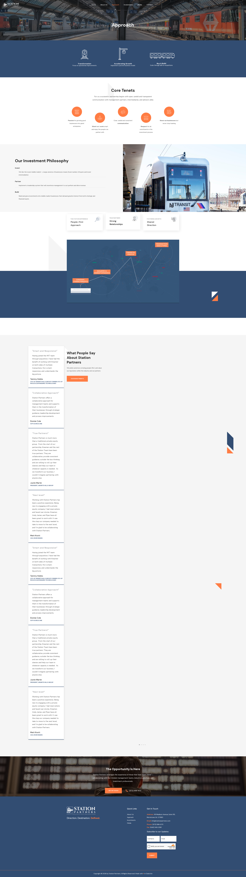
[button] (113, 790)
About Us (130, 814)
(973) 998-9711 (157, 824)
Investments (131, 820)
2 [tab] (141, 744)
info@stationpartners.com (161, 821)
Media (129, 823)
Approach (130, 817)
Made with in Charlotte (143, 874)
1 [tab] (139, 744)
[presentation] (139, 745)
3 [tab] (143, 744)
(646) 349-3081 (156, 827)
